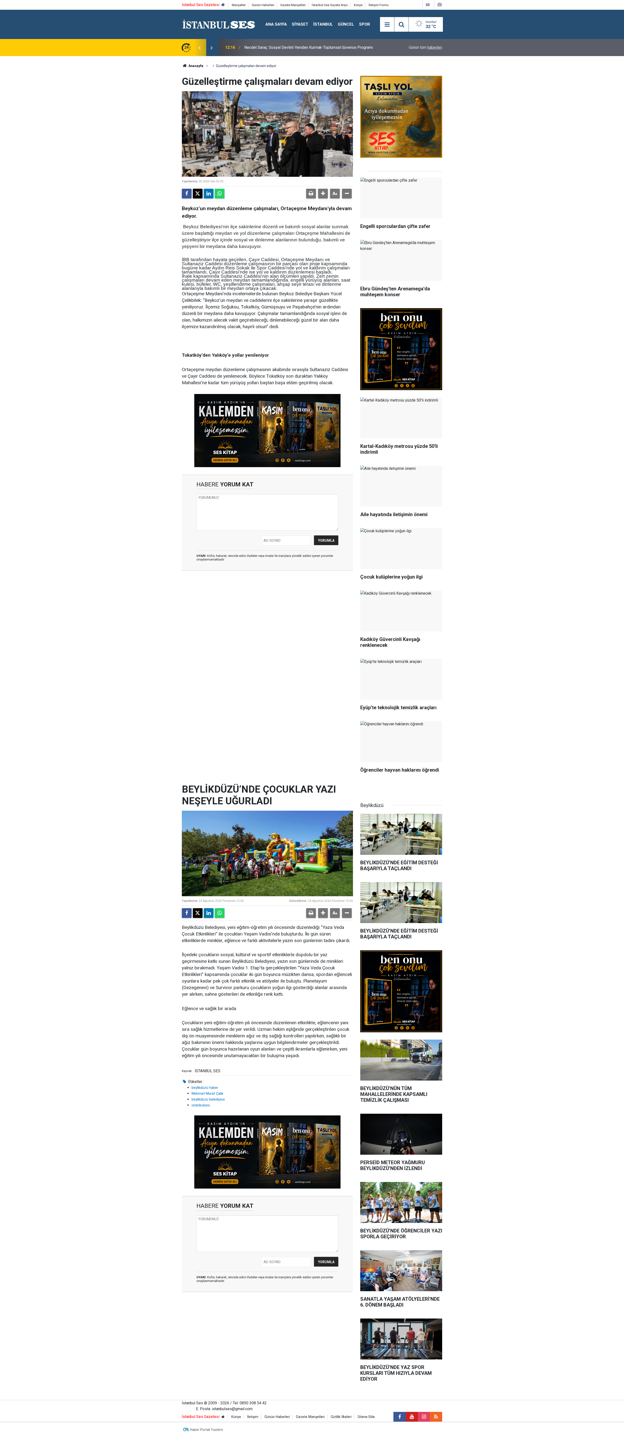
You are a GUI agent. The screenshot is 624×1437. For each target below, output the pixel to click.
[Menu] (387, 24)
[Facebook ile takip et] (399, 1417)
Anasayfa (195, 66)
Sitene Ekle (366, 1417)
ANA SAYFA (276, 24)
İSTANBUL (323, 24)
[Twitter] (198, 193)
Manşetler (239, 5)
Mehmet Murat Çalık (207, 1093)
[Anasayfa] (223, 5)
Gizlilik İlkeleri (341, 1417)
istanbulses (201, 1105)
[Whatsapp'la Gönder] (219, 193)
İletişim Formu (379, 5)
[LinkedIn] (209, 193)
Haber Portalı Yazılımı (206, 1430)
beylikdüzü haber (205, 1087)
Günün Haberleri (263, 5)
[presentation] (199, 47)
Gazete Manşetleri (293, 5)
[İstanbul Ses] (219, 24)
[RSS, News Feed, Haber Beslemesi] (436, 1417)
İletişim (252, 1417)
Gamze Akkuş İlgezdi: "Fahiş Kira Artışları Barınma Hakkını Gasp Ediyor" (304, 47)
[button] (323, 193)
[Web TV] (427, 4)
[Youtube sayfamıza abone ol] (412, 1417)
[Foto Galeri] (439, 4)
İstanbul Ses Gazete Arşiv (330, 5)
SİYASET (300, 24)
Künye (358, 5)
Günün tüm (425, 47)
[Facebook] (187, 193)
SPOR (364, 24)
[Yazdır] (311, 193)
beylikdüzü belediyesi (208, 1099)
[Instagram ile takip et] (424, 1417)
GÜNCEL (346, 24)
